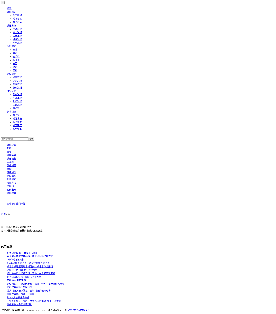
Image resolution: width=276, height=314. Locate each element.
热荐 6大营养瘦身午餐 (18, 297)
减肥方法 (11, 25)
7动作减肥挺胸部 (15, 259)
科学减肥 (11, 179)
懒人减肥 (17, 32)
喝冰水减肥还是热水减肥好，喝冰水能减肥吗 (30, 266)
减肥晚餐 (11, 158)
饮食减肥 (11, 112)
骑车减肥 (17, 87)
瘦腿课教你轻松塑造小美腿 (20, 294)
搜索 (31, 139)
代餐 (9, 152)
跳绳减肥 (17, 84)
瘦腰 (15, 63)
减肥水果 (17, 122)
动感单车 (11, 176)
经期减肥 (17, 39)
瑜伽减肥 (17, 77)
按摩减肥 (17, 98)
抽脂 (9, 169)
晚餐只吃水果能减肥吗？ (19, 304)
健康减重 (11, 172)
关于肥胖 (17, 15)
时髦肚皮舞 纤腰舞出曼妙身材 (22, 270)
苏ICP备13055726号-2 (79, 310)
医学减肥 (11, 91)
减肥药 (16, 108)
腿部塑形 (11, 189)
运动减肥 (11, 74)
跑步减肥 (17, 81)
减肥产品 (17, 22)
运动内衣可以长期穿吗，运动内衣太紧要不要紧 (31, 273)
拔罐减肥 (17, 105)
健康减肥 (11, 165)
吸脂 (9, 148)
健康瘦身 (11, 155)
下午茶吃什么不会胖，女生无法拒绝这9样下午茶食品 (34, 301)
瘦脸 (15, 50)
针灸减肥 (17, 101)
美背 (15, 53)
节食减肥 (17, 36)
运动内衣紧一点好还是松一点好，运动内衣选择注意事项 (35, 284)
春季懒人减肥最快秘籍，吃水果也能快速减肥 (30, 256)
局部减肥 (11, 46)
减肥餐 (16, 115)
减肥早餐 (11, 145)
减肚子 (16, 60)
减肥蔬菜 (17, 125)
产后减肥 (17, 43)
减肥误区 (17, 19)
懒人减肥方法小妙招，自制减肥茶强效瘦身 (29, 290)
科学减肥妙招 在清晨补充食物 (22, 253)
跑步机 (10, 162)
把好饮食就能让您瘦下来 (19, 287)
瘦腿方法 (11, 183)
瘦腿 (15, 70)
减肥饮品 (17, 129)
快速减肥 (17, 29)
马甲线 (10, 186)
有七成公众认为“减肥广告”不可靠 (24, 277)
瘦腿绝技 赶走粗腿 (16, 280)
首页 (9, 8)
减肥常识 (11, 12)
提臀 (15, 67)
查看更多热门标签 (16, 203)
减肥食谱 (17, 118)
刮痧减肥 (17, 94)
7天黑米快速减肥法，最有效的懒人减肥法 (28, 263)
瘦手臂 (16, 56)
